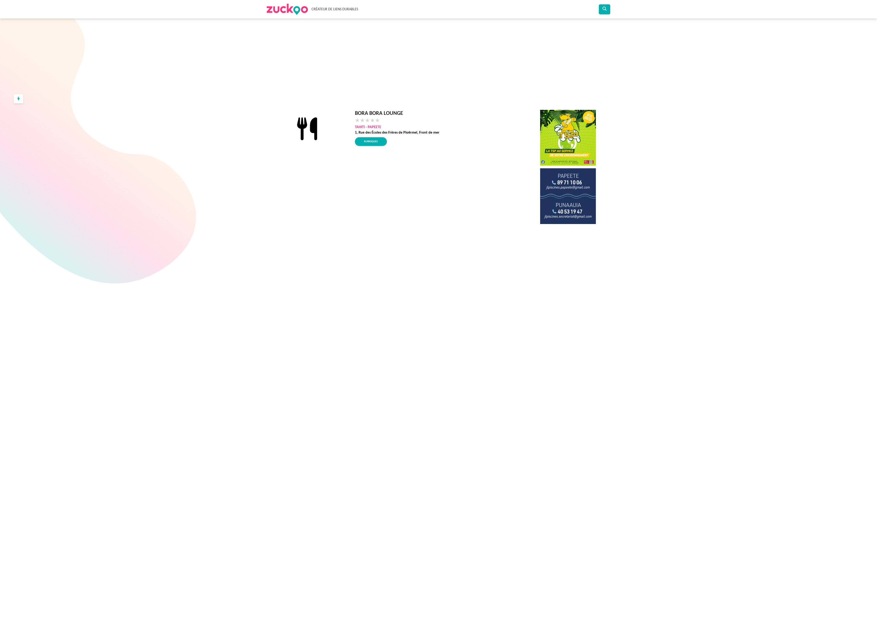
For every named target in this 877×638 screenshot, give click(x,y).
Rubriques (371, 141)
